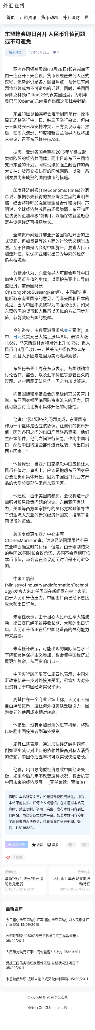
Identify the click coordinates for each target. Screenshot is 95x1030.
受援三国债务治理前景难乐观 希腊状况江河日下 (42, 963)
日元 (17, 336)
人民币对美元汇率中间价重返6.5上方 (34, 952)
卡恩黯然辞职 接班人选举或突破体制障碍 (37, 979)
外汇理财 (71, 17)
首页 (10, 17)
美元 (68, 330)
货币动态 (49, 17)
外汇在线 (61, 997)
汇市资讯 (28, 17)
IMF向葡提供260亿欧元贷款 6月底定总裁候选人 (43, 935)
